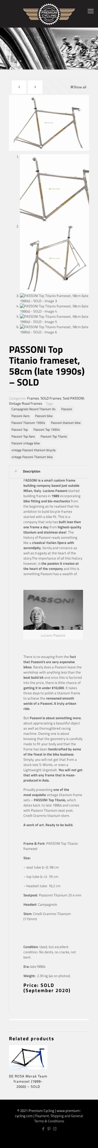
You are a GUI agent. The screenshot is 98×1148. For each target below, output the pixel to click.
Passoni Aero (20, 415)
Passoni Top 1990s (46, 429)
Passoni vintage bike (25, 443)
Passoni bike (44, 415)
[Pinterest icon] (49, 1129)
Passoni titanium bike (66, 422)
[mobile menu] (90, 11)
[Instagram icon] (55, 1129)
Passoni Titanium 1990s (28, 422)
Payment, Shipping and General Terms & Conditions (58, 1118)
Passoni (66, 409)
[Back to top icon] (91, 1140)
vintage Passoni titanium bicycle (33, 450)
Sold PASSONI (73, 398)
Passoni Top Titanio (54, 436)
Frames (33, 398)
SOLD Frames (51, 398)
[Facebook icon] (43, 1129)
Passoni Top (19, 429)
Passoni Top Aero (23, 436)
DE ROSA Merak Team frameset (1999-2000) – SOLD (28, 1081)
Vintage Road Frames (25, 403)
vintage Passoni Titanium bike (32, 456)
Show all (80, 87)
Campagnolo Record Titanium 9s (33, 409)
